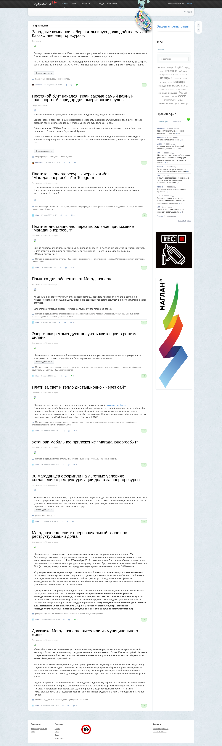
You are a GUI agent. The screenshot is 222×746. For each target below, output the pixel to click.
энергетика (52, 316)
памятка (54, 206)
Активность (112, 3)
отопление (138, 206)
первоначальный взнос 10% (76, 613)
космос (163, 82)
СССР (182, 96)
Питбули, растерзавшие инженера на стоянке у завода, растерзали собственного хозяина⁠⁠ (173, 180)
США (180, 100)
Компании (85, 3)
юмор (184, 103)
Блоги (74, 3)
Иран (70, 157)
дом (161, 71)
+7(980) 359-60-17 (159, 732)
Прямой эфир (166, 114)
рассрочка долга (42, 613)
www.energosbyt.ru (116, 404)
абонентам (135, 314)
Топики (64, 3)
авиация (161, 67)
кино (185, 78)
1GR (158, 196)
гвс (67, 206)
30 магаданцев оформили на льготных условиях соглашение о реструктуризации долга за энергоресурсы (86, 478)
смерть (174, 96)
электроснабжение (40, 425)
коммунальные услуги (42, 370)
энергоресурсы (63, 79)
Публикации (176, 121)
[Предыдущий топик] (198, 24)
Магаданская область (169, 86)
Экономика (36, 41)
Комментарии (163, 121)
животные (171, 70)
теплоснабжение (129, 422)
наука (184, 85)
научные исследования (170, 89)
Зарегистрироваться (176, 4)
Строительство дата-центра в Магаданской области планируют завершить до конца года (171, 200)
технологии (166, 103)
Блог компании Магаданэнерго (45, 183)
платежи (127, 367)
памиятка (54, 459)
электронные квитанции (82, 367)
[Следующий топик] (198, 29)
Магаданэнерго (42, 206)
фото (177, 104)
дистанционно (115, 367)
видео (179, 67)
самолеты (165, 96)
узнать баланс (122, 314)
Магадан (180, 82)
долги (37, 515)
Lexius (159, 144)
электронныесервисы (103, 206)
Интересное (164, 75)
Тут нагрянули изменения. (168, 140)
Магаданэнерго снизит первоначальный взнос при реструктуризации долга (79, 535)
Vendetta (38, 85)
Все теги (161, 49)
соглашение (57, 613)
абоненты (136, 367)
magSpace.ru (41, 3)
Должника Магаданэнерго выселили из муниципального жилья (85, 633)
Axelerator (161, 137)
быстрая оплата (87, 314)
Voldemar (161, 128)
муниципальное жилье (78, 700)
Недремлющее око (40, 105)
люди (169, 82)
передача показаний (105, 314)
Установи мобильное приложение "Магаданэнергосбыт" (85, 442)
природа (162, 93)
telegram (49, 209)
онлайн (74, 206)
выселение (40, 700)
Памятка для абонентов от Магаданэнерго (72, 279)
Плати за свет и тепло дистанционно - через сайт (79, 387)
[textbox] (173, 59)
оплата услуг (78, 422)
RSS (189, 221)
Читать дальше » (43, 73)
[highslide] (35, 198)
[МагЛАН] (174, 267)
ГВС (68, 259)
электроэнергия (65, 370)
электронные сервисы (104, 259)
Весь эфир (182, 221)
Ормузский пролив (58, 157)
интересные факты (179, 75)
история (166, 78)
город (187, 68)
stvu (158, 153)
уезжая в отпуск (65, 316)
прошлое (172, 93)
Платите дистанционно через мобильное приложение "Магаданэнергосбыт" (83, 228)
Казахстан (40, 79)
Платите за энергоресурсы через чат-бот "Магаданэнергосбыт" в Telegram (70, 176)
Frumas (160, 167)
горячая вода (38, 209)
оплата (62, 206)
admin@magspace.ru (160, 729)
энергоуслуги (114, 422)
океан (184, 89)
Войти (189, 4)
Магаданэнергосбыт (123, 206)
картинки (177, 78)
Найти (189, 11)
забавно (183, 71)
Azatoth (160, 187)
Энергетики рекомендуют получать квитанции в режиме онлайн (85, 336)
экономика (50, 79)
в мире (170, 67)
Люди (101, 3)
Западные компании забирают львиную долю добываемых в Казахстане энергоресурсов (89, 34)
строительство (170, 100)
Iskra (37, 215)
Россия (183, 92)
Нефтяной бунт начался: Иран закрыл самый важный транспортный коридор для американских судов (83, 98)
